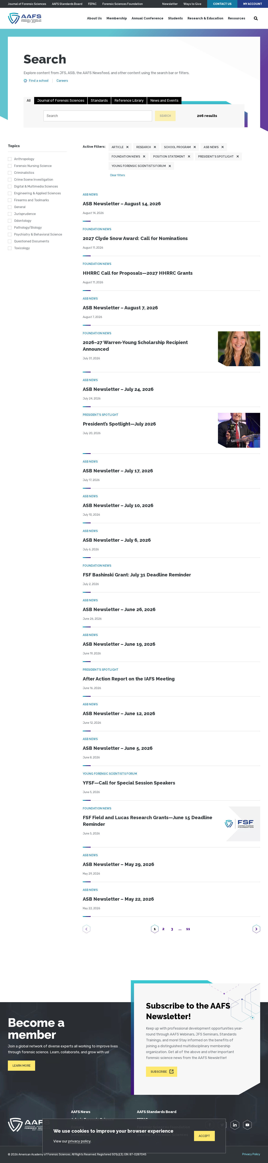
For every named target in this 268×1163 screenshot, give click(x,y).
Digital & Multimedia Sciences (36, 186)
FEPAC (92, 3)
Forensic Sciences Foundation (122, 3)
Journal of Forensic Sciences (27, 3)
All (29, 100)
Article (117, 147)
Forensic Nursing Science (33, 166)
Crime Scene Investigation (33, 179)
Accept (204, 1136)
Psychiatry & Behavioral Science (38, 234)
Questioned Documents (31, 241)
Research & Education (205, 18)
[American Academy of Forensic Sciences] (24, 18)
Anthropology (24, 159)
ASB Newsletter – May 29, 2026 (118, 864)
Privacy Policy (251, 1154)
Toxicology (22, 248)
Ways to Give (192, 3)
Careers (62, 80)
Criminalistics (24, 173)
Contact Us (222, 3)
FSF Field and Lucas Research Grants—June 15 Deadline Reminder (147, 821)
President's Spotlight (216, 156)
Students (175, 18)
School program (177, 147)
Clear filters (117, 175)
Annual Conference (147, 18)
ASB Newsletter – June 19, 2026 (119, 644)
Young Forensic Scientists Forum (139, 166)
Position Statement (169, 156)
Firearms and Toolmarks (31, 200)
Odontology (22, 221)
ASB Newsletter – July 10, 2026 (118, 505)
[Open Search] (256, 18)
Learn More (21, 1065)
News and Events (164, 100)
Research (143, 147)
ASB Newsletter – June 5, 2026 (118, 748)
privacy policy (79, 1141)
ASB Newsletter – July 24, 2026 (118, 389)
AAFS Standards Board (67, 3)
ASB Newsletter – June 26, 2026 (119, 609)
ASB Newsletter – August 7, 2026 (120, 308)
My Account (252, 3)
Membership (117, 18)
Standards (99, 100)
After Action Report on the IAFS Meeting (129, 679)
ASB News (211, 147)
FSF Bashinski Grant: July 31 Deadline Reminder (137, 575)
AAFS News (80, 1112)
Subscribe (159, 1071)
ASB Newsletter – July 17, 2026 (118, 471)
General (20, 207)
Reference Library (129, 100)
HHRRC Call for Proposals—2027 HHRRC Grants (138, 273)
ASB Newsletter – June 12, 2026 (119, 713)
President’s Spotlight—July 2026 (119, 424)
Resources (236, 18)
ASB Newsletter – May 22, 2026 (118, 899)
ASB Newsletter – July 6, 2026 (117, 540)
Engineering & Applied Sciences (37, 193)
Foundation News (126, 156)
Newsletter (170, 3)
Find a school (38, 80)
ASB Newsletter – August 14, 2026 (122, 204)
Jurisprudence (25, 214)
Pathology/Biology (28, 227)
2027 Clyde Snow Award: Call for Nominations (135, 238)
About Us (94, 18)
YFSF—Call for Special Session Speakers (129, 783)
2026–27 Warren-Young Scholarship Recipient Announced (135, 346)
